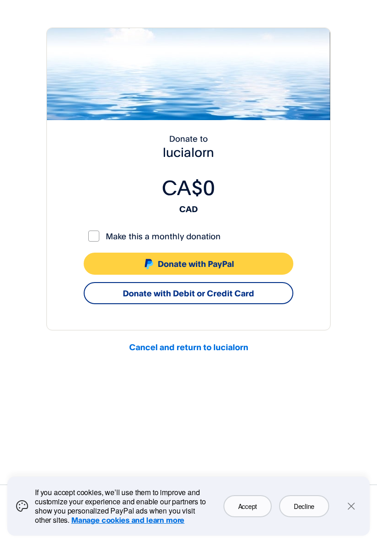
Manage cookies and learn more (127, 520)
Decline (304, 506)
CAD (188, 209)
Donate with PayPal (196, 264)
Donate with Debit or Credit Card (188, 293)
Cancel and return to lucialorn (188, 347)
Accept (247, 506)
